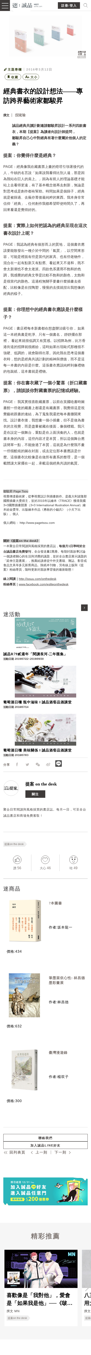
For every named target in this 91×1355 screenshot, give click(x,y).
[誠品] (27, 5)
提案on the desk (14, 844)
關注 (35, 794)
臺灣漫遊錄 (58, 1052)
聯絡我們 (45, 1138)
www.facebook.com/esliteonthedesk (43, 584)
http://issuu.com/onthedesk (37, 578)
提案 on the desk (41, 784)
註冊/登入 (69, 5)
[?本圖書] (24, 921)
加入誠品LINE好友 (45, 1145)
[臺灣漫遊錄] (24, 1070)
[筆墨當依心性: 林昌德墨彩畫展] (24, 995)
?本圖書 (55, 903)
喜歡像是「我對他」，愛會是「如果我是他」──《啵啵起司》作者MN (39, 1299)
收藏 (14, 77)
